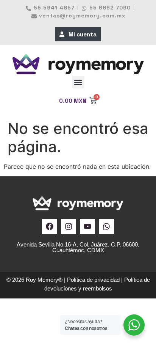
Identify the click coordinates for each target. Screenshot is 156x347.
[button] (78, 82)
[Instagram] (68, 226)
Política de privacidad (93, 279)
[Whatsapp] (106, 226)
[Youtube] (87, 226)
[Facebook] (49, 226)
